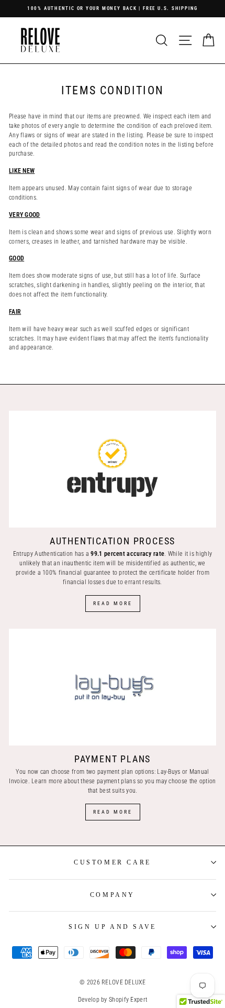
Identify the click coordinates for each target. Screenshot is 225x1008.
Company (112, 895)
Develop (88, 999)
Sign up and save (112, 926)
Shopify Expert (128, 999)
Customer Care (112, 862)
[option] (112, 8)
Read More (112, 603)
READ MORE (112, 812)
